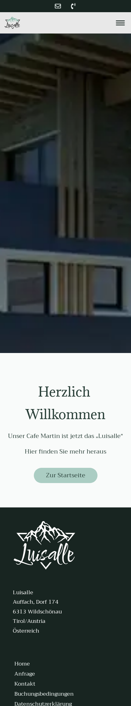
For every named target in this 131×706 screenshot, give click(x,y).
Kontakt (24, 684)
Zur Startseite (65, 475)
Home (22, 664)
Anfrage (24, 674)
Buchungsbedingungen (44, 694)
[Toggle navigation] (120, 23)
